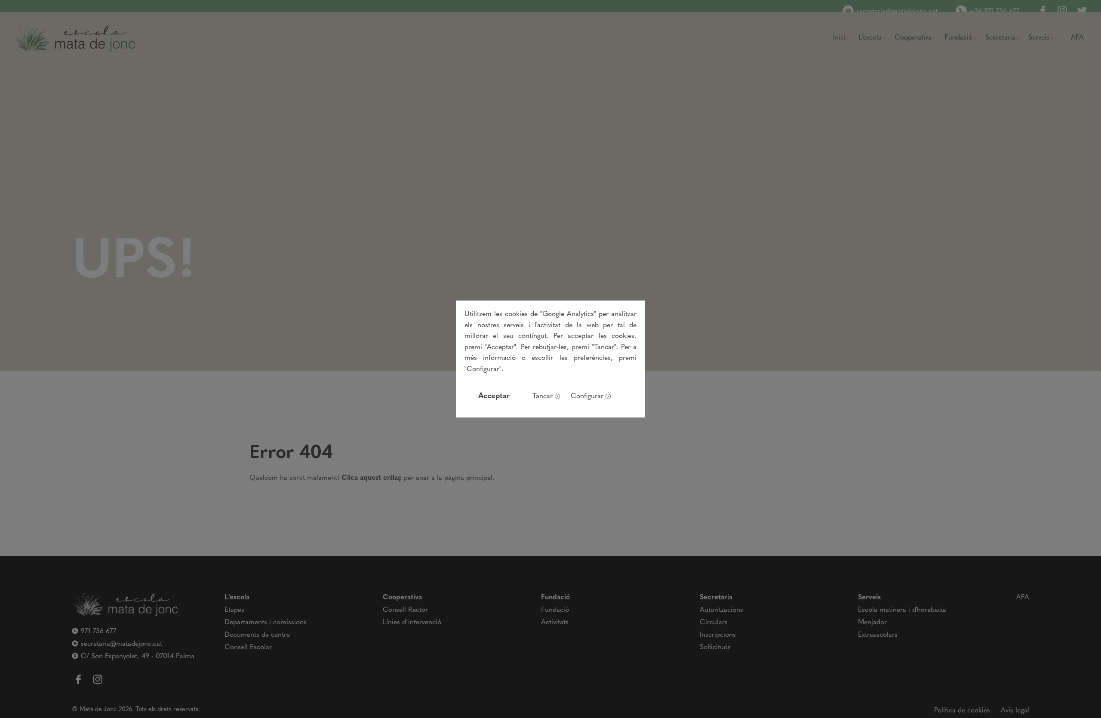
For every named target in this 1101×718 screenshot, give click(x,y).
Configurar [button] (587, 396)
